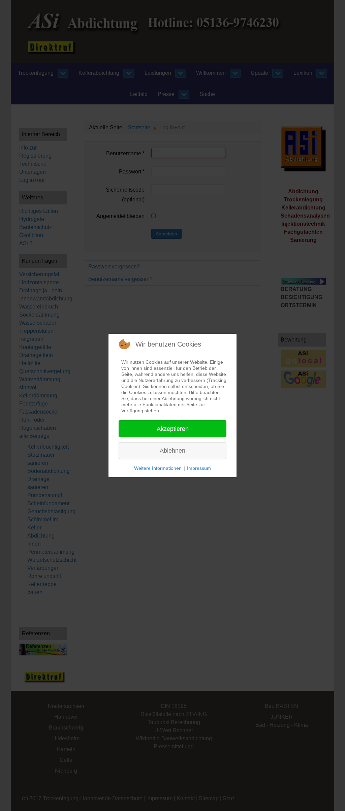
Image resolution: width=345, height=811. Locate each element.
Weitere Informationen (158, 468)
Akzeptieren (173, 428)
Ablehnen (172, 450)
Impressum (199, 468)
